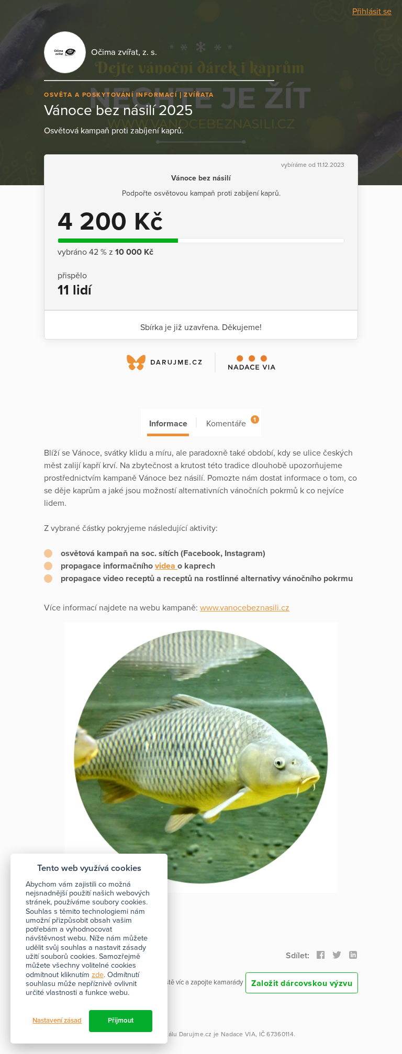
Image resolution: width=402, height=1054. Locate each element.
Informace (168, 423)
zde (98, 974)
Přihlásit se (372, 11)
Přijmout (120, 1020)
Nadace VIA (238, 1034)
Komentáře (231, 422)
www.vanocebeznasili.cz (244, 608)
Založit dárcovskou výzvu (301, 983)
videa (166, 566)
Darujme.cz (195, 1034)
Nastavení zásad (57, 1020)
